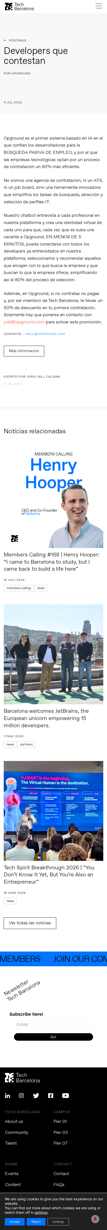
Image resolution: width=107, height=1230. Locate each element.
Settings (58, 1222)
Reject (36, 1222)
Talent (11, 1143)
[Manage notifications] (95, 1219)
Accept (15, 1222)
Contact (61, 1174)
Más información (24, 351)
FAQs (59, 1185)
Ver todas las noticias (30, 923)
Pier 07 (60, 1143)
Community (16, 1133)
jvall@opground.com (24, 322)
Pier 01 (60, 1122)
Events (12, 1174)
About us (14, 1122)
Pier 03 (61, 1133)
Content (13, 1185)
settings (41, 1212)
